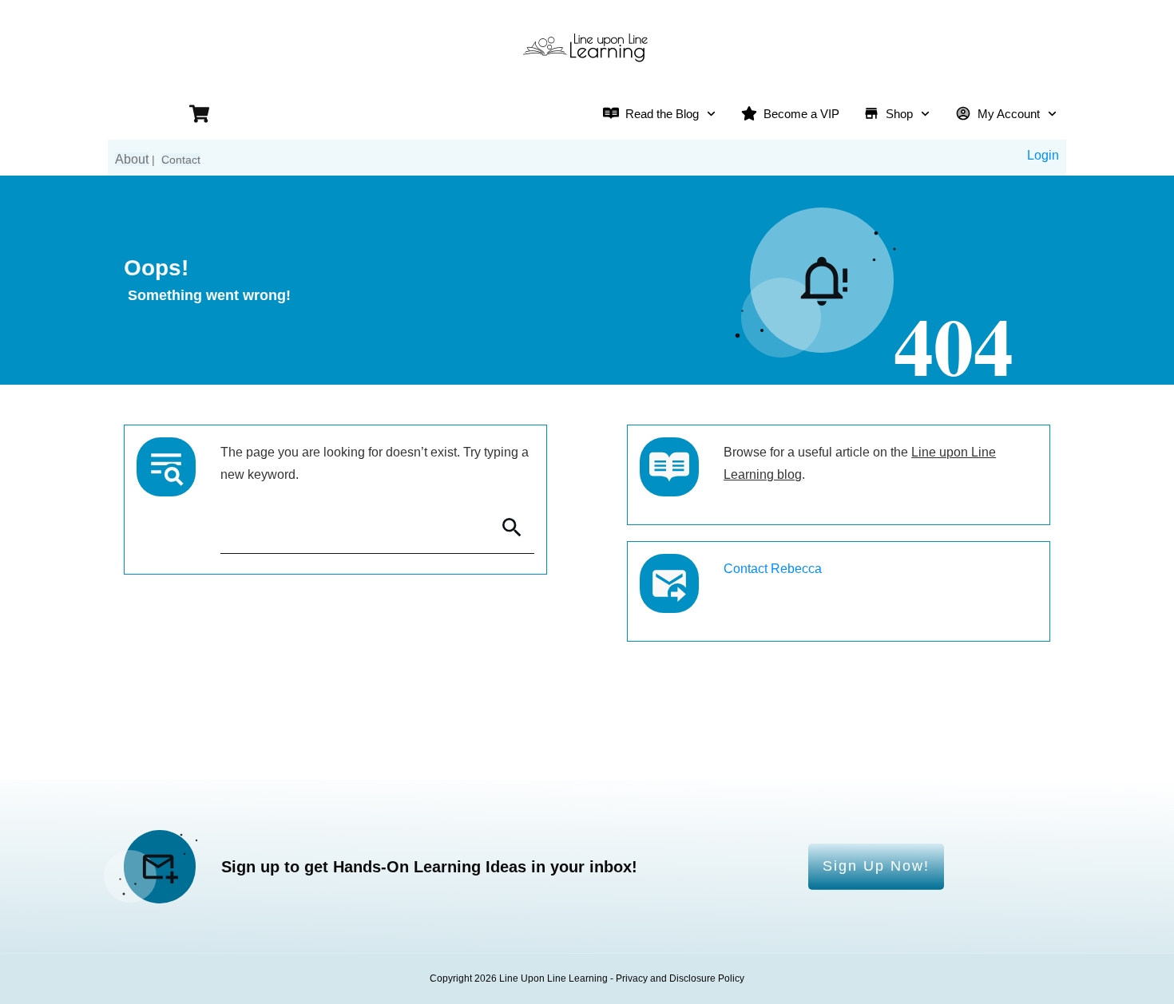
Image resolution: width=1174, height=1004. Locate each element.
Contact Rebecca (773, 568)
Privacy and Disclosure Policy (680, 978)
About (132, 159)
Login (1043, 155)
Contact (180, 159)
